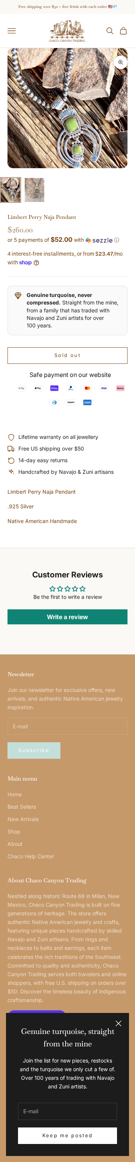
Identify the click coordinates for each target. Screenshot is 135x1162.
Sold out (67, 355)
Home (15, 794)
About (15, 844)
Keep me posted (67, 1135)
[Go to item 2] (34, 190)
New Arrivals (23, 819)
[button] (68, 240)
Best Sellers (22, 806)
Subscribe (34, 750)
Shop (14, 831)
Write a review (67, 617)
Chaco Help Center (31, 856)
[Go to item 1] (10, 190)
